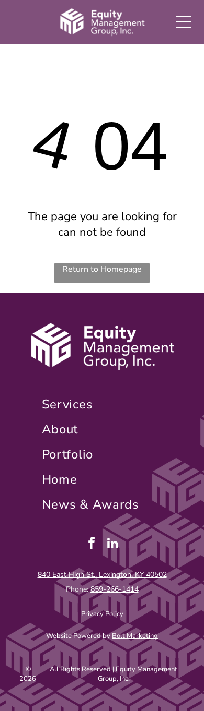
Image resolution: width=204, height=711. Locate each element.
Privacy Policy (102, 614)
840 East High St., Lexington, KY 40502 (102, 575)
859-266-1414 (114, 589)
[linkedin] (113, 544)
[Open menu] (183, 22)
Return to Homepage (102, 269)
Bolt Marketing (135, 636)
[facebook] (91, 544)
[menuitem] (102, 404)
